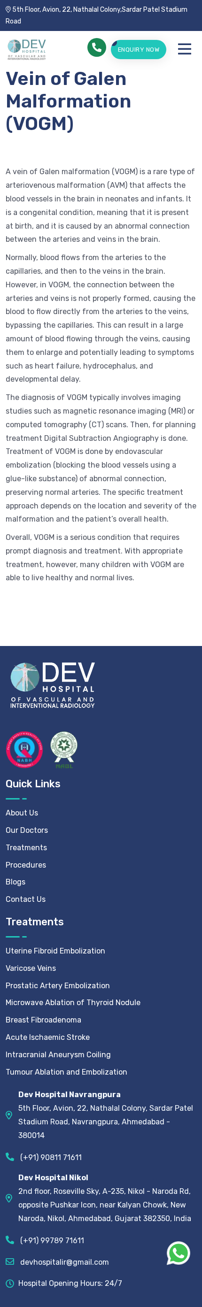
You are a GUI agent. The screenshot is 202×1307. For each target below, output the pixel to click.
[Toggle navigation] (187, 49)
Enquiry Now (139, 49)
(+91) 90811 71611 (50, 1157)
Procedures (26, 865)
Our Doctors (27, 830)
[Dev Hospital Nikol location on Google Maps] (12, 1198)
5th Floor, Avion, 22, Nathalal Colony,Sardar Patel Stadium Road (96, 15)
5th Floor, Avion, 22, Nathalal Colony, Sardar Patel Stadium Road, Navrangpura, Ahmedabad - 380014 (105, 1114)
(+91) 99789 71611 (51, 1240)
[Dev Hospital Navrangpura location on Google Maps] (12, 1115)
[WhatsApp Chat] (178, 1253)
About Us (22, 812)
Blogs (15, 881)
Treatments (26, 847)
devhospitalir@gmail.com (63, 1262)
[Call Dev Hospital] (96, 47)
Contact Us (26, 899)
